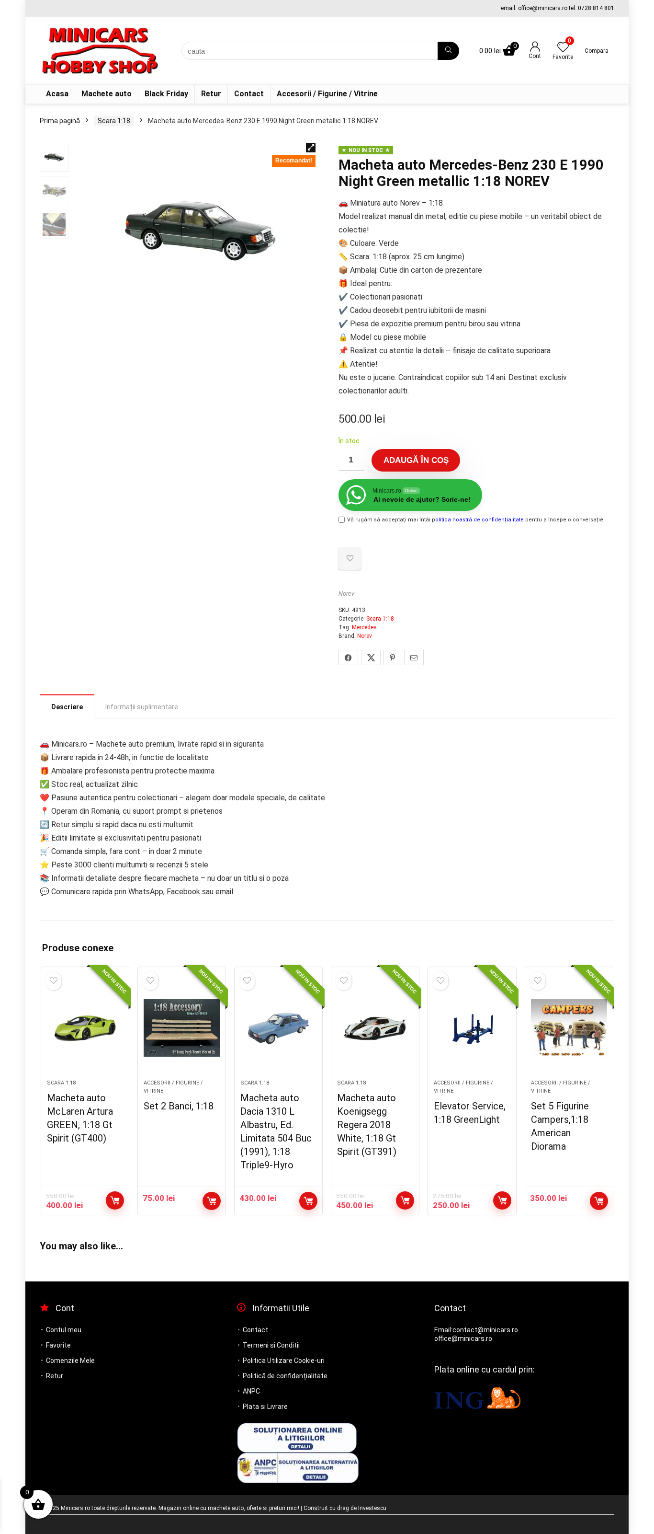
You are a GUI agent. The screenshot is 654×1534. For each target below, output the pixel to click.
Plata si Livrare (265, 1406)
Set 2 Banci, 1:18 (179, 1106)
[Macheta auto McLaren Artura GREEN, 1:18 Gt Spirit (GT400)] (85, 1028)
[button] (311, 147)
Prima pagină (60, 121)
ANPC (251, 1391)
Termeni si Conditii (271, 1345)
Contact (249, 93)
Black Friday (166, 93)
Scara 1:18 (114, 121)
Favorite (58, 1345)
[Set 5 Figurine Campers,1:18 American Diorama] (569, 1028)
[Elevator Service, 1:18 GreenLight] (472, 1028)
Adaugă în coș (416, 460)
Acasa (57, 93)
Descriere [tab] (67, 707)
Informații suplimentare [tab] (141, 707)
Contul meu (63, 1330)
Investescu (372, 1508)
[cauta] (448, 51)
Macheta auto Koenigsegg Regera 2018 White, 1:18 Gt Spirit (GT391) (366, 1124)
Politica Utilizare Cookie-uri (284, 1360)
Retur (211, 93)
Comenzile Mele (70, 1360)
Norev (346, 593)
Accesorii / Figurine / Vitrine (327, 93)
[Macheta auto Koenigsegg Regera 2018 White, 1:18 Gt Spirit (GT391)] (375, 1028)
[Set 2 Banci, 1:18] (182, 1028)
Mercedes (364, 627)
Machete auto (106, 93)
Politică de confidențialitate (285, 1376)
